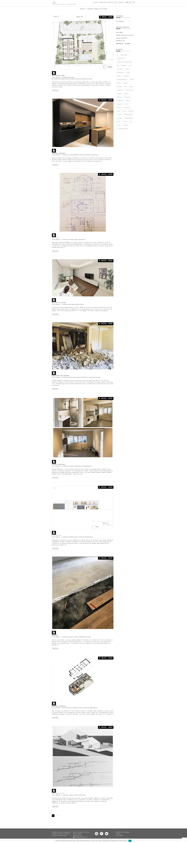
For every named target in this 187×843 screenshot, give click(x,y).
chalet (127, 69)
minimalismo (76, 154)
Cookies (118, 833)
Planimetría (78, 78)
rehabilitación (95, 154)
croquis (71, 239)
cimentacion (120, 72)
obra (126, 104)
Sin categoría (56, 77)
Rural (86, 78)
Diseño (60, 78)
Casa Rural (120, 69)
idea (80, 239)
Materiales (68, 78)
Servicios (110, 2)
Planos (83, 78)
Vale (130, 840)
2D (63, 707)
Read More (55, 90)
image (72, 304)
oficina (119, 107)
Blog (115, 2)
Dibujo (56, 78)
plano (80, 795)
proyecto (83, 239)
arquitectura (66, 77)
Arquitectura (102, 2)
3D (64, 707)
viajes (119, 125)
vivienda (98, 377)
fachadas (71, 537)
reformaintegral (87, 154)
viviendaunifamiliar (86, 466)
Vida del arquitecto (121, 38)
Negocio (73, 78)
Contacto (120, 2)
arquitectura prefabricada (124, 62)
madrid (63, 78)
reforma (81, 154)
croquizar (75, 239)
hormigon (119, 86)
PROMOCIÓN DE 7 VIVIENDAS (123, 43)
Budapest (123, 65)
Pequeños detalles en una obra (124, 35)
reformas (88, 637)
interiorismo (72, 377)
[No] (185, 841)
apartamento (124, 55)
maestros (119, 97)
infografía (77, 304)
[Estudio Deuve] (64, 3)
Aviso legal (119, 835)
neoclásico (120, 104)
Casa (70, 77)
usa (131, 121)
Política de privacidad (122, 832)
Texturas (90, 78)
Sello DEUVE (119, 32)
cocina (70, 154)
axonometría (75, 707)
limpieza (119, 93)
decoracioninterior (122, 79)
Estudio (96, 2)
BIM (70, 304)
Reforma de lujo (120, 40)
